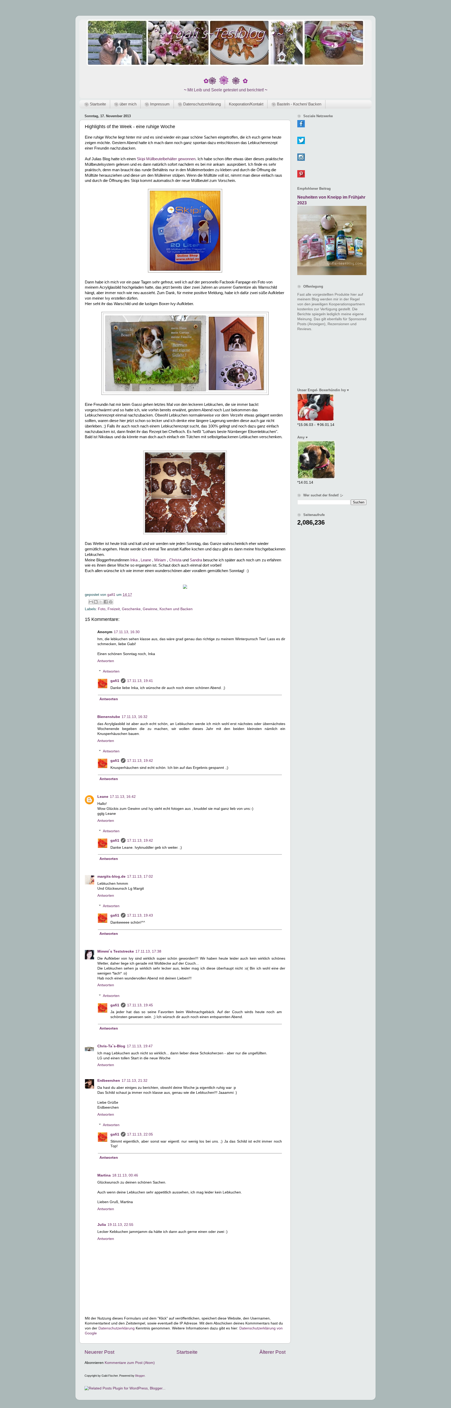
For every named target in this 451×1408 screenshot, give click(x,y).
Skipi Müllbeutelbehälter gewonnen (166, 159)
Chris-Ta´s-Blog (111, 1046)
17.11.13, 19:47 (140, 1046)
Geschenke (131, 609)
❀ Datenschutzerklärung (199, 104)
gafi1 (114, 681)
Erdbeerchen (108, 1081)
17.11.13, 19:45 (140, 1005)
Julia (101, 1225)
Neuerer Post (99, 1352)
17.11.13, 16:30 (127, 632)
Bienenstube (108, 717)
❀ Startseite (95, 104)
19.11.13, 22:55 (120, 1225)
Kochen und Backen (176, 609)
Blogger (140, 1375)
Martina (104, 1175)
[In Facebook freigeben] (105, 601)
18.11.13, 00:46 (125, 1175)
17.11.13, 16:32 (134, 717)
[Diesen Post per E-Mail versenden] (90, 601)
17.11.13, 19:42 (140, 761)
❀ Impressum (157, 104)
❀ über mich (125, 104)
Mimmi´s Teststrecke (115, 951)
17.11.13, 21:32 (134, 1081)
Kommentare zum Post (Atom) (130, 1363)
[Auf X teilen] (100, 601)
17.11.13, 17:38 (148, 951)
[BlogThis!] (95, 601)
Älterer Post (272, 1352)
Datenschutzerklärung (116, 1328)
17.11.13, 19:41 (140, 681)
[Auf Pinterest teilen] (110, 601)
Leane (146, 560)
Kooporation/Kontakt (246, 104)
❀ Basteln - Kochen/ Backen (296, 104)
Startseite (187, 1352)
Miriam (160, 560)
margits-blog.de (111, 876)
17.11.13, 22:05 (140, 1134)
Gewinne (150, 609)
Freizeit (114, 609)
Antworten (105, 661)
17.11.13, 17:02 (140, 876)
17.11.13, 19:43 (140, 915)
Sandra (196, 560)
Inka (134, 560)
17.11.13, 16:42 (123, 797)
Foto (101, 609)
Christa (175, 560)
